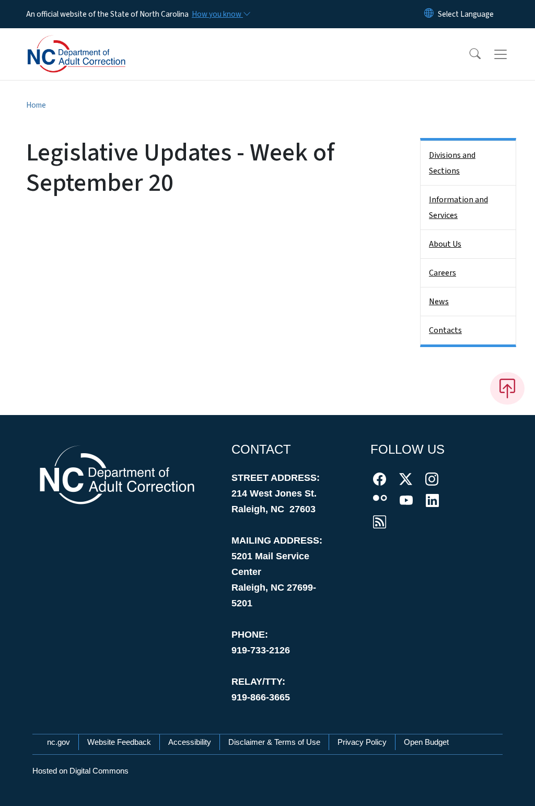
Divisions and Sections (452, 163)
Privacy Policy (362, 742)
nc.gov (58, 742)
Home (36, 105)
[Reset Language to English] (429, 14)
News (439, 301)
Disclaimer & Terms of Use (274, 742)
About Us (445, 244)
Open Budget (426, 742)
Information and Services (458, 207)
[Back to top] (507, 388)
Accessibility (189, 742)
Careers (442, 273)
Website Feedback (119, 742)
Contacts (445, 330)
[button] (468, 54)
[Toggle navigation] (510, 54)
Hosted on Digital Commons (80, 770)
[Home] (91, 42)
